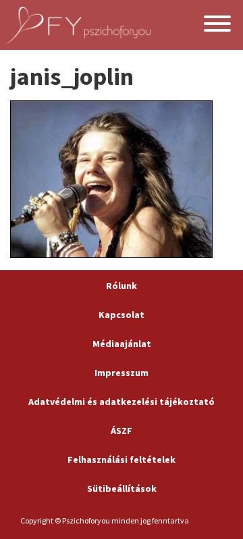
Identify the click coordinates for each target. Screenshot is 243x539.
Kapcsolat (121, 315)
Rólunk (121, 286)
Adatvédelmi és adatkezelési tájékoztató (121, 401)
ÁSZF (121, 430)
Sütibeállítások (122, 488)
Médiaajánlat (121, 344)
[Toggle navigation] (217, 25)
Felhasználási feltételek (122, 459)
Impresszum (121, 373)
